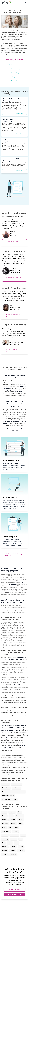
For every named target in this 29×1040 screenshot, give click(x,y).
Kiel (20, 839)
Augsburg (12, 812)
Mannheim (4, 846)
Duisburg (13, 823)
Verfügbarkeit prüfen (14, 65)
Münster (21, 846)
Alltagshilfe (15, 77)
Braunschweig (19, 815)
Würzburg (4, 854)
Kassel (23, 835)
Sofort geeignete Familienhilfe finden (14, 60)
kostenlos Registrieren (14, 894)
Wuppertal (13, 854)
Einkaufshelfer (5, 787)
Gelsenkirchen (5, 831)
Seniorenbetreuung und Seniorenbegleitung (13, 791)
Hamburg (15, 831)
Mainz (16, 842)
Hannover (4, 835)
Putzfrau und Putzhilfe (8, 795)
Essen (3, 827)
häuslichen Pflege (18, 391)
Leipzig (10, 842)
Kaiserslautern (14, 835)
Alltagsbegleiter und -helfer (9, 799)
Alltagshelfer (15, 629)
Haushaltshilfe (16, 787)
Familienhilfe (14, 81)
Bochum (4, 815)
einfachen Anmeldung (14, 463)
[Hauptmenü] (26, 2)
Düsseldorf (5, 823)
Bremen (4, 819)
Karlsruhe (14, 839)
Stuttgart (21, 850)
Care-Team (22, 500)
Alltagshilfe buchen (15, 545)
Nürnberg (4, 850)
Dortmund (12, 819)
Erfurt (20, 823)
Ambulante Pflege (14, 73)
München (13, 846)
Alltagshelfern (7, 592)
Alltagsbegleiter (9, 390)
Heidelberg (5, 839)
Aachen (4, 812)
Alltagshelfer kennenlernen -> (14, 242)
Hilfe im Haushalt (12, 637)
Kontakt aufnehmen (14, 889)
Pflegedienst (4, 667)
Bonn (11, 815)
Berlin (19, 812)
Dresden (20, 819)
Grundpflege (4, 642)
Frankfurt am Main (13, 827)
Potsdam (13, 850)
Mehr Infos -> (19, 113)
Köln (3, 842)
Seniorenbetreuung (14, 69)
